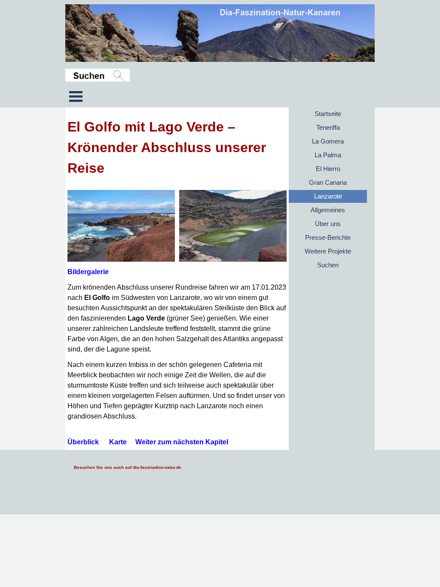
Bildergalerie (88, 271)
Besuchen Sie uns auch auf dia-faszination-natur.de (127, 467)
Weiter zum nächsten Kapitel (181, 442)
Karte (118, 442)
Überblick (83, 442)
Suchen (328, 265)
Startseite (328, 113)
